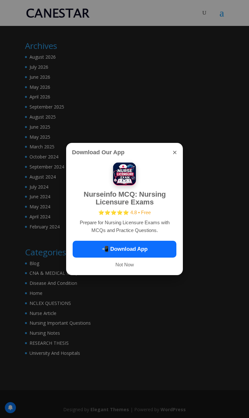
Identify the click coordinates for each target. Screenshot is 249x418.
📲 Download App (125, 249)
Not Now (124, 264)
